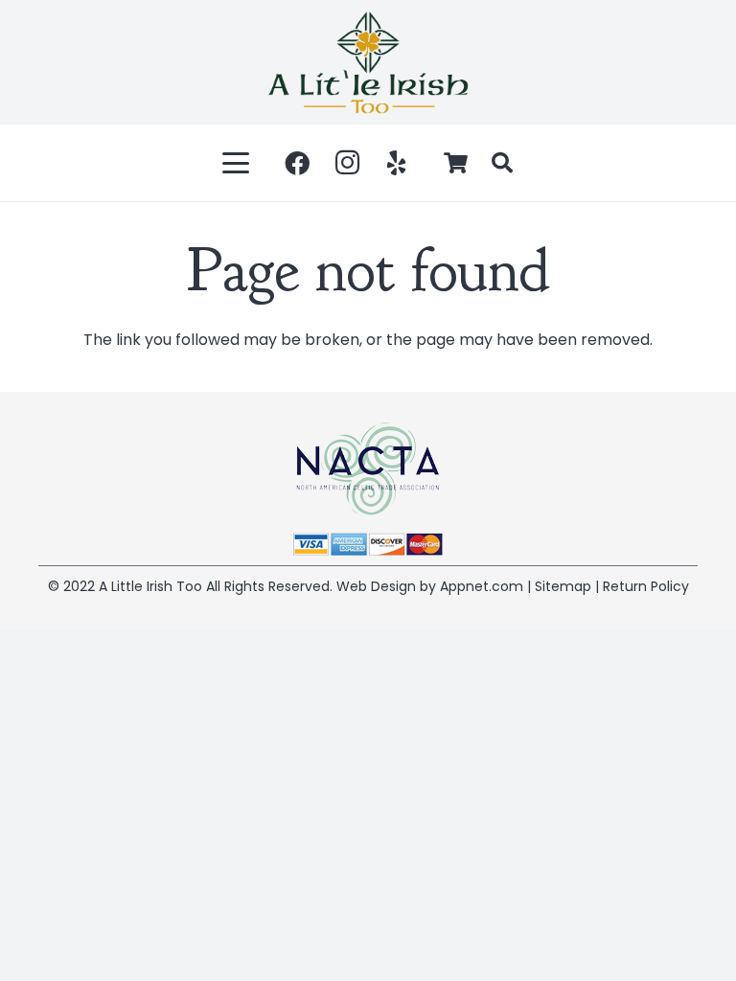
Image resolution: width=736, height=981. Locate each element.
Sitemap (563, 586)
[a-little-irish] (368, 62)
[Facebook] (297, 163)
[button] (237, 162)
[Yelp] (397, 163)
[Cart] (456, 163)
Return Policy (646, 586)
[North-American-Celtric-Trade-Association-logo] (368, 468)
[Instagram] (347, 163)
